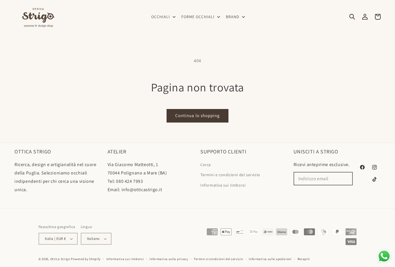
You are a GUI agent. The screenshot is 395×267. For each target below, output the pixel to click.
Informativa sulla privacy (168, 259)
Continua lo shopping (197, 115)
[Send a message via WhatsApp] (384, 256)
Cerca (205, 164)
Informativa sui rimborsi (223, 185)
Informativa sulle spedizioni (270, 259)
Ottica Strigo (60, 259)
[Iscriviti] (346, 178)
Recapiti (304, 259)
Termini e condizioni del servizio (230, 174)
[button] (163, 17)
